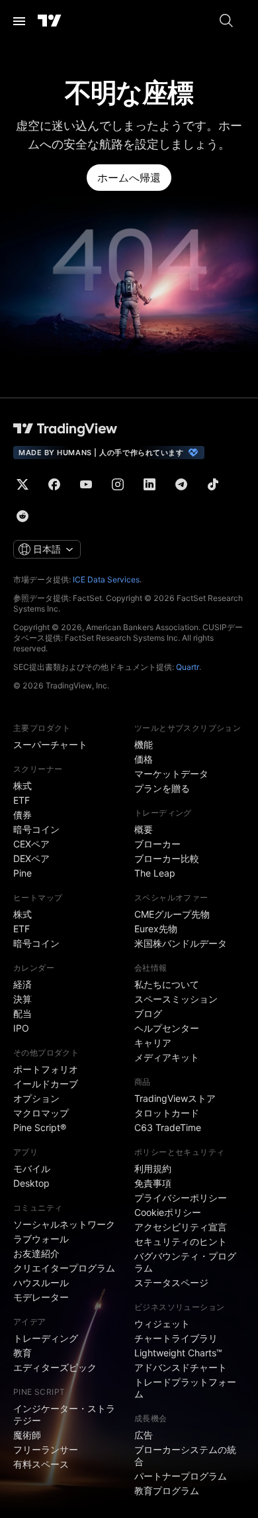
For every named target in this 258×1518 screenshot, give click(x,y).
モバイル (31, 1168)
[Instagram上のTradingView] (117, 484)
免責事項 (152, 1183)
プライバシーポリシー (180, 1197)
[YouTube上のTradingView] (86, 484)
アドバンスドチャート (180, 1367)
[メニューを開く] (19, 21)
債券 (22, 814)
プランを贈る (162, 788)
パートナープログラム (180, 1476)
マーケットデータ (171, 773)
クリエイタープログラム (64, 1268)
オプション (36, 1098)
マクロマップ (41, 1112)
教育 (22, 1352)
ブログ (148, 1013)
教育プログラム (166, 1490)
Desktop (31, 1183)
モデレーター (41, 1297)
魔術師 (27, 1434)
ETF (21, 800)
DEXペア (31, 858)
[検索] (226, 21)
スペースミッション (176, 998)
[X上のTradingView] (22, 484)
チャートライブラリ (176, 1338)
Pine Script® (39, 1127)
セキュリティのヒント (180, 1241)
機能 (143, 744)
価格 (143, 759)
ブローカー (157, 843)
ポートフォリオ (45, 1069)
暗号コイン (36, 829)
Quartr (187, 667)
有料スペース (41, 1464)
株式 (22, 785)
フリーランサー (45, 1449)
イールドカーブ (45, 1083)
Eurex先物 (155, 928)
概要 (143, 829)
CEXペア (31, 843)
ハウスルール (41, 1282)
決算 (22, 998)
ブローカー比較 (166, 858)
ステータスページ (171, 1282)
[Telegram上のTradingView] (181, 484)
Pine (22, 873)
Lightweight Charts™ (178, 1352)
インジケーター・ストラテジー (64, 1414)
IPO (21, 1028)
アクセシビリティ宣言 (180, 1226)
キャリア (152, 1042)
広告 (143, 1434)
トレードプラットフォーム (185, 1387)
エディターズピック (55, 1367)
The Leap (154, 873)
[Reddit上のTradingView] (22, 516)
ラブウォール (41, 1238)
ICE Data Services (106, 579)
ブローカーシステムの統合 (185, 1455)
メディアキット (166, 1057)
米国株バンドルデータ (180, 943)
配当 (22, 1013)
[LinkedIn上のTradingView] (149, 484)
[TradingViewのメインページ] (50, 21)
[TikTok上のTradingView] (213, 484)
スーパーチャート (50, 744)
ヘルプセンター (166, 1028)
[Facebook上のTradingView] (54, 484)
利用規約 (152, 1168)
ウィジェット (162, 1323)
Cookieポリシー (167, 1212)
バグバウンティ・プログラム (185, 1262)
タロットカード (166, 1112)
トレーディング (45, 1338)
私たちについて (166, 984)
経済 (22, 984)
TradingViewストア (175, 1098)
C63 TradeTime (167, 1127)
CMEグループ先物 (172, 914)
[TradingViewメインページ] (65, 428)
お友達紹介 (36, 1253)
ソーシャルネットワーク (64, 1224)
